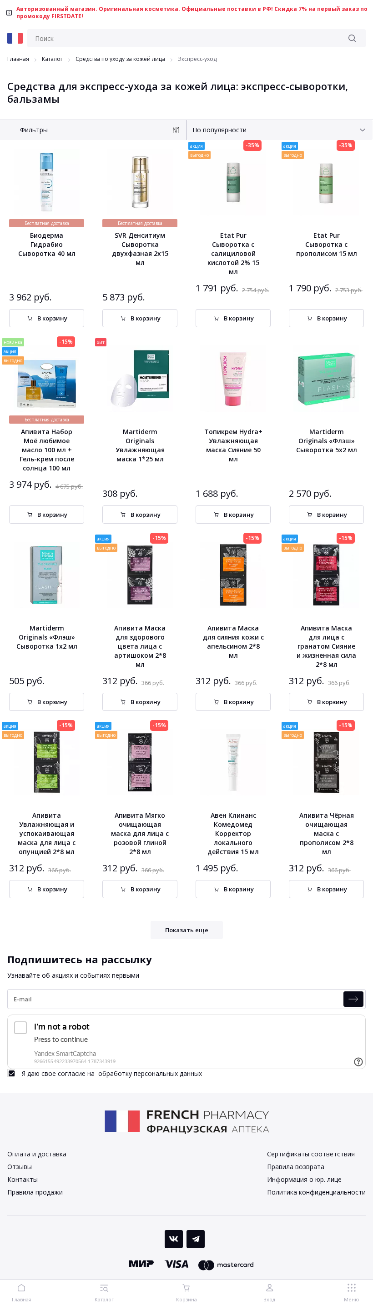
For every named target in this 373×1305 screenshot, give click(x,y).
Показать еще (186, 930)
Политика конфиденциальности (316, 1192)
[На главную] (15, 38)
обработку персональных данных (150, 1073)
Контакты (22, 1179)
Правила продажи (35, 1192)
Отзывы (19, 1166)
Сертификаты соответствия (311, 1154)
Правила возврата (295, 1166)
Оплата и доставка (36, 1154)
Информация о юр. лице (304, 1179)
